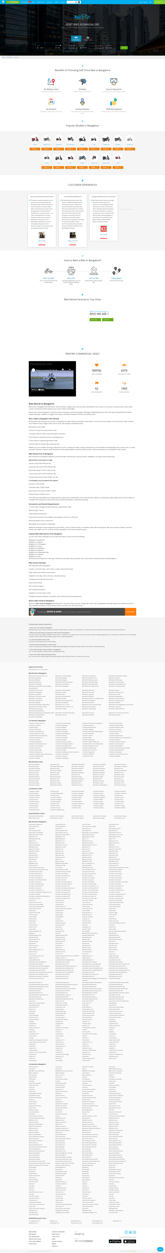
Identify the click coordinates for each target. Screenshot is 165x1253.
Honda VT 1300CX (86, 929)
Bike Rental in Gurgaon (34, 770)
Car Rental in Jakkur (86, 737)
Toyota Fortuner (59, 1200)
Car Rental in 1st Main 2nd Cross (36, 723)
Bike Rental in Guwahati (55, 770)
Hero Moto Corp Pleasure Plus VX (90, 888)
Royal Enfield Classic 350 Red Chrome (64, 970)
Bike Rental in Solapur (34, 783)
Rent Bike (9, 57)
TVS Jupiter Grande (113, 1023)
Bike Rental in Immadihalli (35, 694)
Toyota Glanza (112, 1200)
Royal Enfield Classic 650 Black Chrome (38, 974)
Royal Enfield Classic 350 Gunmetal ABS (38, 968)
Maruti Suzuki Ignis (59, 1147)
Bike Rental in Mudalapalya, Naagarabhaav (39, 704)
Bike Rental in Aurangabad (99, 764)
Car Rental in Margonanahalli (116, 746)
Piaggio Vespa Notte (114, 956)
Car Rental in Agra (54, 791)
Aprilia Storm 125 (86, 828)
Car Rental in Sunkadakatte (115, 752)
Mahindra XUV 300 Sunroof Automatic (91, 1128)
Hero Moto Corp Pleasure (35, 888)
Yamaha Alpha (85, 1040)
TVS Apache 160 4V (33, 1017)
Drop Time (108, 45)
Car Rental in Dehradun (34, 795)
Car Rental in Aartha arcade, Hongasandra (92, 723)
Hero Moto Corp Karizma (35, 882)
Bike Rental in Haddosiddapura (63, 690)
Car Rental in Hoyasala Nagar (116, 735)
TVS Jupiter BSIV (59, 1023)
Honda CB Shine (59, 912)
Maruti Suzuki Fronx (60, 1145)
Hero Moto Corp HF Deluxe (115, 878)
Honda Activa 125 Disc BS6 (115, 900)
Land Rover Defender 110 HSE (89, 1116)
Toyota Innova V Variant (114, 1204)
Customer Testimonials (58, 1232)
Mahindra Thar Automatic (88, 1124)
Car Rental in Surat (33, 807)
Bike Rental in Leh (76, 774)
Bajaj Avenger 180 (86, 830)
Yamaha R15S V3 (59, 1056)
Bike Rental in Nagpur (77, 776)
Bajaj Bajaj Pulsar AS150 (114, 836)
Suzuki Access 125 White (61, 1003)
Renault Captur (59, 1169)
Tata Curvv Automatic (114, 1182)
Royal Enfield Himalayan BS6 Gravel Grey (38, 986)
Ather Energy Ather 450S (114, 828)
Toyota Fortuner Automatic (88, 1200)
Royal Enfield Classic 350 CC (62, 964)
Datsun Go (111, 1075)
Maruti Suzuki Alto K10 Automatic (90, 1134)
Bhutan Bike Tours (33, 1223)
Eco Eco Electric (59, 867)
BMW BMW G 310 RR (87, 861)
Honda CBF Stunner (87, 914)
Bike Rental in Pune (97, 779)
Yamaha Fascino (59, 1042)
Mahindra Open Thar (87, 1120)
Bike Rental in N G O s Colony (62, 704)
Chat (160, 1249)
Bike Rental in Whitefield (88, 715)
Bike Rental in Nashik (98, 776)
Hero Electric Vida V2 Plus (115, 871)
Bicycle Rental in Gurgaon (120, 816)
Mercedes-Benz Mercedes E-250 (90, 1159)
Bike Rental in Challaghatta (35, 684)
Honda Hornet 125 (33, 925)
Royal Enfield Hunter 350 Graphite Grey (91, 990)
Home (3, 57)
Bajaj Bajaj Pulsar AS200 (34, 839)
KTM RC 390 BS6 (33, 947)
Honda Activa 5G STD (60, 906)
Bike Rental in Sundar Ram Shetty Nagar (64, 713)
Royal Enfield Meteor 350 (61, 993)
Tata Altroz (111, 1179)
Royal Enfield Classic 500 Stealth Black (118, 972)
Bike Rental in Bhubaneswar (57, 766)
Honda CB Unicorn (33, 914)
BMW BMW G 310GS (113, 861)
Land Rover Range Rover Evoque (37, 1118)
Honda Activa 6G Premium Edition (63, 908)
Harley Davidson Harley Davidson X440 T (119, 867)
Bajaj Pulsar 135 (59, 849)
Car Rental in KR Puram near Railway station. (92, 744)
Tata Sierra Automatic (114, 1192)
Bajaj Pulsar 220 (33, 853)
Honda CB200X (59, 914)
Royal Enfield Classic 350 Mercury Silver (118, 968)
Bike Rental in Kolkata (34, 774)
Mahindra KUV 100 (33, 1120)
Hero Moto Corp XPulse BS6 (115, 896)
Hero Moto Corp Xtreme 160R (89, 898)
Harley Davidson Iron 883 (61, 869)
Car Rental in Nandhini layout (89, 748)
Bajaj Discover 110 (59, 841)
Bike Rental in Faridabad (77, 768)
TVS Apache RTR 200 (87, 1019)
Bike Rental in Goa (118, 768)
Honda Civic (32, 1087)
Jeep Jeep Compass (33, 1110)
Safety (53, 1239)
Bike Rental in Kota (54, 774)
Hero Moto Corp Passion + (115, 884)
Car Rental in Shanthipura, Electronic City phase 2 (67, 752)
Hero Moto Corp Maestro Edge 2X (63, 884)
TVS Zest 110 (85, 1038)
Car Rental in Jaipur (33, 799)
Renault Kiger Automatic (61, 1171)
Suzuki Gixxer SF (112, 1005)
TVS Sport (111, 1029)
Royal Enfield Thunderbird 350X (89, 999)
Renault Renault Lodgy (60, 1173)
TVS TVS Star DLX (33, 1036)
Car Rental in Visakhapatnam (57, 810)
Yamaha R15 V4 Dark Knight (62, 1054)
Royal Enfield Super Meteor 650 (116, 997)
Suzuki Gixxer (85, 1005)
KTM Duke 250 (58, 943)
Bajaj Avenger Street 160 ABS (36, 834)
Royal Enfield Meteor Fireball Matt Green (38, 995)
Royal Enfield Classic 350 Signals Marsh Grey (119, 970)
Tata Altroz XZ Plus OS (60, 1182)
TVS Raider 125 (59, 1029)
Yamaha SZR (58, 1058)
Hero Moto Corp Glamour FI (35, 878)
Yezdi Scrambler (86, 1060)
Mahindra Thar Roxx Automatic (89, 1126)
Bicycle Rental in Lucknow (56, 818)
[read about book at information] (60, 45)
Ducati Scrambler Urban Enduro (36, 867)
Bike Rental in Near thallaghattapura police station (121, 704)
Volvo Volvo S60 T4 (113, 1212)
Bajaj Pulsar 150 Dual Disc (115, 849)
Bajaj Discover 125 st (87, 841)
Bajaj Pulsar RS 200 (86, 857)
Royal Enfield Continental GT (115, 974)
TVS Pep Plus (112, 1027)
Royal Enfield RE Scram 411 (88, 995)
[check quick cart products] (150, 2)
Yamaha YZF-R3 (112, 1058)
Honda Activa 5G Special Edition (36, 906)
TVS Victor (84, 1036)
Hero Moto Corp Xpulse (34, 894)
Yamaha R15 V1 (59, 1052)
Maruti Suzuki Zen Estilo (34, 1159)
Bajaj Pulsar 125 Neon (34, 849)
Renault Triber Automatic (115, 1173)
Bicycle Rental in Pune (119, 818)
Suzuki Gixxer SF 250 (60, 1007)
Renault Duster (85, 1169)
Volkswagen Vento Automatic (62, 1212)
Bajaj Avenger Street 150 (115, 832)
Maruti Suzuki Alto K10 (60, 1134)
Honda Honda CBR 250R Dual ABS (117, 923)
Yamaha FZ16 (112, 1044)
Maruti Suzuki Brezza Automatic (89, 1136)
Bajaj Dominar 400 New (34, 845)
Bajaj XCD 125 (58, 859)
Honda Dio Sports (86, 921)
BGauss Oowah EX (59, 861)
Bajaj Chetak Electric (60, 839)
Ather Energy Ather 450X (35, 830)
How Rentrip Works (34, 1236)
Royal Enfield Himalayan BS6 (115, 984)
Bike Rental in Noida (119, 776)
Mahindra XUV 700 (86, 1130)
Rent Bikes (76, 40)
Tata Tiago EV (85, 1194)
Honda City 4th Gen (60, 1085)
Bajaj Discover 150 (113, 841)
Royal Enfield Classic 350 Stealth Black (64, 972)
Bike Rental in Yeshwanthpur (35, 717)
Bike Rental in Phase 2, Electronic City (64, 706)
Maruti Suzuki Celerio (34, 1138)
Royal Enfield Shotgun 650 (35, 997)
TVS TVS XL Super (59, 1036)
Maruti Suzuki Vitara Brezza (115, 1155)
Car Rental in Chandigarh (78, 793)
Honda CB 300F (86, 910)
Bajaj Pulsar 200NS (113, 851)
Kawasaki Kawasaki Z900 (88, 935)
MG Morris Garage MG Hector (116, 1163)
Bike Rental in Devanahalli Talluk (90, 684)
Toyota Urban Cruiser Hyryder (62, 1208)
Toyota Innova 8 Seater (87, 1202)
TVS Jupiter (31, 1021)
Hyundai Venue (32, 1103)
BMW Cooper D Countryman (116, 1071)
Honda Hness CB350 (60, 923)
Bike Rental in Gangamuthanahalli (117, 686)
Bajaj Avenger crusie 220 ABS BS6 (90, 832)
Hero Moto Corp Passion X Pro (116, 886)
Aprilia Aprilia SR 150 (34, 826)
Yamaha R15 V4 (32, 1054)
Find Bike (124, 48)
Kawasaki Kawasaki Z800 (61, 935)
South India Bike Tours (97, 1223)
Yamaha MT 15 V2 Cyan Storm (116, 1050)
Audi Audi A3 (58, 1067)
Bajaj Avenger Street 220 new (116, 834)
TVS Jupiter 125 (85, 1021)
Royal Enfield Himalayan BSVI (36, 988)
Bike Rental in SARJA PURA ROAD (116, 708)
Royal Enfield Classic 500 (88, 972)
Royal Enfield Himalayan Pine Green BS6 (91, 988)
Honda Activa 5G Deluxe (115, 904)
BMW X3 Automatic (60, 1073)
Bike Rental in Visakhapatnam (100, 785)
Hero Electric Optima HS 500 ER (63, 871)
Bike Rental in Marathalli (88, 702)
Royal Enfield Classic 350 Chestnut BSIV (91, 964)
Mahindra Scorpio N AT (61, 1122)
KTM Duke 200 (32, 943)
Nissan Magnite (32, 1167)
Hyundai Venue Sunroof (88, 1103)
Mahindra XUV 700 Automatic (116, 1130)
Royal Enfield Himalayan (114, 978)
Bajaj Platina (112, 845)
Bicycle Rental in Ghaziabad (99, 816)
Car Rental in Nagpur (98, 801)
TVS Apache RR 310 (60, 1017)
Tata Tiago (31, 1194)
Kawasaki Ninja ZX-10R (34, 939)
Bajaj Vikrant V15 (33, 859)
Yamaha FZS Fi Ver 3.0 (60, 1046)
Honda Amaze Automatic (35, 1083)
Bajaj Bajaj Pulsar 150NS (88, 836)
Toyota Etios (112, 1198)
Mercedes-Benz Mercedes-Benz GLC (117, 1161)
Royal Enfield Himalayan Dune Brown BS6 (65, 988)
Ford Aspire (112, 1077)
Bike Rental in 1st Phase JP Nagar (63, 676)
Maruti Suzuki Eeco (33, 1142)
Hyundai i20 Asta (86, 1099)
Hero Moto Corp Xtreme (35, 898)
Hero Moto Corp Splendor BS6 (62, 890)
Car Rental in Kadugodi (61, 739)
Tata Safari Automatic (114, 1190)
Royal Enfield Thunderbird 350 (36, 999)
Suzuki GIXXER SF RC (87, 1007)
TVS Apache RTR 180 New (61, 1019)
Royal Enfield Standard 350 (61, 997)
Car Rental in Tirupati (55, 807)
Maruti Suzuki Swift (86, 1151)
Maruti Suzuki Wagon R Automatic (63, 1157)
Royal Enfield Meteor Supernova (63, 995)
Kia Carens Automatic (34, 1112)
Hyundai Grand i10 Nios (61, 1097)
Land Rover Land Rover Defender (117, 1116)
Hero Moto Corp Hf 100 (61, 878)
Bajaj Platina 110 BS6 (60, 847)
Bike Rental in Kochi (119, 772)
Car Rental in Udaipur (98, 807)
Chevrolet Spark (33, 1075)
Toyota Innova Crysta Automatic (36, 1204)
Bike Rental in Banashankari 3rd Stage (118, 676)
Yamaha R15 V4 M (86, 1054)
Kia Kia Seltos (32, 1114)
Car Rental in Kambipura (115, 739)
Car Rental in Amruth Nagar (115, 723)
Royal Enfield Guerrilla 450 (61, 978)
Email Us (79, 1234)
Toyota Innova (58, 1202)
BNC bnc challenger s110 (88, 863)
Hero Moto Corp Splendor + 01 (36, 890)
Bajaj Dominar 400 (59, 843)
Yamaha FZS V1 (112, 1046)
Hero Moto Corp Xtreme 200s (116, 898)
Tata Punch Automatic (60, 1190)
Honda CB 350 (112, 910)
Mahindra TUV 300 (113, 1126)
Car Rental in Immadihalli (61, 737)
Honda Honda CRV (60, 1087)
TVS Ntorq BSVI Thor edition (89, 1027)
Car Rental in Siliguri (76, 805)
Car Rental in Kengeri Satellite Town (90, 742)
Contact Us (49, 2)
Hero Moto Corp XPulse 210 (89, 896)
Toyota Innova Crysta (114, 1202)
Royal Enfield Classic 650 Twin (62, 974)
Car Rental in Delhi (54, 795)
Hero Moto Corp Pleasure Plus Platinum (65, 888)
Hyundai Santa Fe (33, 1101)
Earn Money (130, 612)
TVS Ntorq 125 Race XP (114, 1025)
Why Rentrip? (32, 1234)
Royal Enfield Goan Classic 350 (36, 978)
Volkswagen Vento (33, 1212)
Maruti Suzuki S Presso (114, 1149)
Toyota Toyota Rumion (87, 1206)
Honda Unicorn (59, 929)
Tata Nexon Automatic (60, 1188)
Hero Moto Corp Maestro (88, 882)
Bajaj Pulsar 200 (86, 851)
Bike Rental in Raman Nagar (88, 706)
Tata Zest (111, 1196)
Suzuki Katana (32, 1011)
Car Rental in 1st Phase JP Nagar (63, 723)
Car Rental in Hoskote (87, 735)
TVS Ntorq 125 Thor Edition (62, 1027)
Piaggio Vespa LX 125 (87, 956)
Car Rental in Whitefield (114, 756)
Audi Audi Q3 (58, 1069)
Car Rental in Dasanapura (115, 729)
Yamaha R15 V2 (86, 1052)
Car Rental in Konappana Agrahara (117, 742)
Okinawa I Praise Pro (60, 951)
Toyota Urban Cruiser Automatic (37, 1208)
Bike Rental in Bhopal (34, 766)
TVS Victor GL (112, 1036)
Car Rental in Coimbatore (120, 793)
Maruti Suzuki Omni (60, 1149)
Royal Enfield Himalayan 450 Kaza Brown (38, 984)
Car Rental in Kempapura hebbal (63, 742)
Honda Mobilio (112, 1087)
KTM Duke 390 (85, 943)
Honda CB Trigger (113, 912)
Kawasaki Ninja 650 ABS (114, 937)
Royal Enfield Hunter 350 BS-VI (62, 990)
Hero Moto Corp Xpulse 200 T (62, 896)
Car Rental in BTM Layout (35, 729)
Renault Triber (85, 1173)
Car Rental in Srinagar (119, 805)
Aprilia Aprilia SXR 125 (60, 826)
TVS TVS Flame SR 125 (34, 1034)
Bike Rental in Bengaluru (61, 680)
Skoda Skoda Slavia (33, 1179)
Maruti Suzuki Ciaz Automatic (36, 1140)
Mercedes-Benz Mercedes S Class (63, 1161)
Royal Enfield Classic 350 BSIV (36, 964)
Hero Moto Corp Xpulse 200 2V (63, 894)
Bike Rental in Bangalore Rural (89, 678)
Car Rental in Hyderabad (99, 797)
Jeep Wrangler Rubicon (87, 1110)
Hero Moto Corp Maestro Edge (36, 884)
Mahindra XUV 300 (33, 1128)
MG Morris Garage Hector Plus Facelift (64, 1163)
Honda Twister (32, 929)
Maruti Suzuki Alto (86, 1132)
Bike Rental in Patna (55, 779)
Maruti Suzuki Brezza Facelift (115, 1136)
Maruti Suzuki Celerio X (87, 1138)
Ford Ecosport (32, 1079)
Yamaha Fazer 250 (59, 1044)
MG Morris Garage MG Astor (89, 1163)
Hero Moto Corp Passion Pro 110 (90, 886)
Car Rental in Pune (118, 803)
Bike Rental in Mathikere (114, 702)
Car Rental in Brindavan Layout (116, 727)
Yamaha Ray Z (85, 1056)
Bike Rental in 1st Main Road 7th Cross (38, 676)
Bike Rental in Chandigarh (78, 766)
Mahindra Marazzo (60, 1120)
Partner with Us (56, 1234)
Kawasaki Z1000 (86, 939)
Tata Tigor (111, 1194)
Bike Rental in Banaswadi (35, 678)
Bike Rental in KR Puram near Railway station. (93, 698)
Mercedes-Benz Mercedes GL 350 (37, 1161)
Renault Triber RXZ (59, 1175)
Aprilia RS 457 (112, 826)
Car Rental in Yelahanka (34, 758)
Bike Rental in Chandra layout (62, 684)
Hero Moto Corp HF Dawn (88, 878)
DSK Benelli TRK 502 (87, 865)
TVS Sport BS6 (32, 1032)
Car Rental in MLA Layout (35, 748)
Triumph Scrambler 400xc (115, 1013)
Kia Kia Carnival (86, 1112)
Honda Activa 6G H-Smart (35, 908)
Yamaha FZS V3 (59, 1048)
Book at (58, 45)
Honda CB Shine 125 (87, 912)
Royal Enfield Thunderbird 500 (116, 999)
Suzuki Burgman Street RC (61, 1005)
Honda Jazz (85, 1087)
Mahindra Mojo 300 (60, 949)
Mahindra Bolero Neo (114, 1118)
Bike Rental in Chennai (98, 766)
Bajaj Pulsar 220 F (59, 853)
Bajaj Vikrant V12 (113, 857)
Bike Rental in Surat (76, 783)
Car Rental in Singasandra (88, 752)
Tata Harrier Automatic (61, 1184)
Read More (94, 319)
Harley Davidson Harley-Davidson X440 (38, 869)
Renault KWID (85, 1171)
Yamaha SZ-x (32, 1058)
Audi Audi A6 (32, 1069)
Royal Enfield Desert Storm (61, 976)
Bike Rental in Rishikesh (77, 781)
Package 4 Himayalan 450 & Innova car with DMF (67, 956)
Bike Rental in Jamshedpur (78, 772)
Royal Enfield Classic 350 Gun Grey (117, 966)
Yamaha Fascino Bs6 (114, 1042)
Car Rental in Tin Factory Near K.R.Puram (118, 754)
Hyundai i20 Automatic (114, 1099)
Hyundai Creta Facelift (87, 1091)
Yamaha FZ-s (85, 1044)
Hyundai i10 (32, 1099)
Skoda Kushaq (85, 1175)
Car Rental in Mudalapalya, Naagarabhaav (65, 748)
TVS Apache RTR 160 (87, 1017)
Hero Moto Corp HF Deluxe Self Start (37, 880)
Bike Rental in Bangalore (61, 678)
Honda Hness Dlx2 (86, 923)
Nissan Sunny (112, 1167)
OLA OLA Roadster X (87, 951)
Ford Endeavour (86, 1079)
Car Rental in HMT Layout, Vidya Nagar (38, 735)
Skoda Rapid (58, 1177)
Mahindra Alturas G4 (60, 1118)
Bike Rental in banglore (114, 678)
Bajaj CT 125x (112, 839)
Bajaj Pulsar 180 (59, 851)
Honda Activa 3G (59, 902)
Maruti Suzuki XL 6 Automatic (116, 1157)
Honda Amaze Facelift (60, 1083)
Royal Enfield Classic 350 (115, 960)
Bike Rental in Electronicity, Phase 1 (90, 686)
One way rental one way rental (36, 956)
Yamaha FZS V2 (32, 1048)
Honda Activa (32, 900)
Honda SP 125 (112, 927)
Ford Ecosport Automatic (61, 1079)
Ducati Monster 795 (113, 865)
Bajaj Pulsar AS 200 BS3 (87, 853)
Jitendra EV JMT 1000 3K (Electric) (90, 933)
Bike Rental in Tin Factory (88, 713)
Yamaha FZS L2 (85, 1046)
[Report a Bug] (121, 1251)
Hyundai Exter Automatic (115, 1093)
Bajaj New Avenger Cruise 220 (89, 845)
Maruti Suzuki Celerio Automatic (63, 1138)
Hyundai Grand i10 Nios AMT (89, 1097)
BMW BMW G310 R (33, 863)
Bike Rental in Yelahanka (114, 715)
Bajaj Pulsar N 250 (33, 855)
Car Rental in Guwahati (55, 797)
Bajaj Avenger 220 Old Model (36, 832)
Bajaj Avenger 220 (113, 830)
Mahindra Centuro (86, 947)
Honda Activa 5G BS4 (87, 904)
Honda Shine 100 (86, 927)
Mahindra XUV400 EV (34, 1132)
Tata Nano (84, 1186)
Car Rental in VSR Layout (61, 756)
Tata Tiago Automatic (60, 1194)
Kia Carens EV (58, 1112)
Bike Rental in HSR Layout (88, 692)
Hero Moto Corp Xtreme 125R (62, 898)
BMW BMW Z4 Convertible (88, 1071)
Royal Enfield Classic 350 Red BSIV (37, 970)
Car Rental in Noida (33, 803)
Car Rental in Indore (119, 797)
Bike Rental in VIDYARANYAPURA (36, 715)
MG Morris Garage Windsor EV (62, 1165)
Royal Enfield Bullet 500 (87, 960)
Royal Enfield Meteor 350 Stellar (89, 993)
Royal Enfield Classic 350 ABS (62, 962)
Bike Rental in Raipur (34, 781)
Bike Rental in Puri (118, 779)
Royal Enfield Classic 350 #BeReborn (37, 962)
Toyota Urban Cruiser (114, 1206)
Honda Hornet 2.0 (59, 925)
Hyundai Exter (85, 1093)
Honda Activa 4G (86, 902)
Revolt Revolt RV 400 (114, 958)
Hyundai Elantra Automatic (35, 1093)
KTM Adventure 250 (60, 941)
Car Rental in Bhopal (34, 793)
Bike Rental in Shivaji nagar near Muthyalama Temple (41, 713)
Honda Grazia (32, 923)
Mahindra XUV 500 (33, 1130)
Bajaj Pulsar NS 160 (113, 855)
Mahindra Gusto (113, 947)
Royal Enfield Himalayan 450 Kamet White (119, 982)
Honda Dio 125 (86, 919)
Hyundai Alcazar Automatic (88, 1089)
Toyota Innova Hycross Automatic (63, 1204)
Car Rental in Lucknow (34, 801)
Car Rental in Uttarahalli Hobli (36, 756)
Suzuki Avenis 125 (86, 1003)
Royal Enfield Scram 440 (114, 995)
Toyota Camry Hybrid (34, 1198)
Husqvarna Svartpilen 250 (35, 931)
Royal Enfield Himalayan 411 (35, 982)
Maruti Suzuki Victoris (87, 1155)
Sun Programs (132, 1251)
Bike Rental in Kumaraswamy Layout (64, 700)
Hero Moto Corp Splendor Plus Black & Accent (40, 892)
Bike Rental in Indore (34, 772)
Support (54, 1244)
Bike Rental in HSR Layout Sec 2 (116, 692)
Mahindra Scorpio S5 (114, 1122)
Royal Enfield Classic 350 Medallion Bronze (92, 968)
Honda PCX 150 (32, 927)
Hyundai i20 (58, 1099)
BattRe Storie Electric (87, 859)
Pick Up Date (72, 46)
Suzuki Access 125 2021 (88, 1001)
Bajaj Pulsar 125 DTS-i (114, 847)
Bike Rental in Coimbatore (120, 766)
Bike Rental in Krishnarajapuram (116, 698)
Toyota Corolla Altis (87, 1198)
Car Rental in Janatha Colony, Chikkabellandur (120, 737)
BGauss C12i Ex (32, 861)
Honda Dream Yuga (113, 921)
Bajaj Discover (32, 841)
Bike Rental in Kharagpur (99, 772)
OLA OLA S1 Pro (59, 954)
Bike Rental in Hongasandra (35, 692)
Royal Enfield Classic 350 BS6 (116, 962)
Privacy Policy (32, 1244)
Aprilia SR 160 (58, 828)
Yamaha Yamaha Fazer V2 (88, 1058)
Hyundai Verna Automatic (35, 1106)
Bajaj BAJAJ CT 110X (60, 836)
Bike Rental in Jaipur (55, 772)
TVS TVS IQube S (59, 1034)
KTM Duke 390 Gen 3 (34, 945)
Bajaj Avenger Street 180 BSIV (62, 834)
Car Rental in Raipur (33, 805)
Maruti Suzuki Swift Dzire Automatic (63, 1153)
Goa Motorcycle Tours (76, 1223)
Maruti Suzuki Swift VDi (114, 1153)
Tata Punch (31, 1190)
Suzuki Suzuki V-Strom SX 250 (116, 1011)
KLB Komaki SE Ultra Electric (115, 939)
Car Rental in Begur (33, 727)
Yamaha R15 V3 (112, 1052)
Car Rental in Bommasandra (89, 727)
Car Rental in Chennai (98, 793)
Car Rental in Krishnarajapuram (116, 744)
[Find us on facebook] (126, 1232)
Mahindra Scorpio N (33, 1122)
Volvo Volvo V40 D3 (33, 1214)
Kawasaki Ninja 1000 (114, 935)
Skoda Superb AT (86, 1179)
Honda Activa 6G (86, 906)
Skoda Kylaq (112, 1175)
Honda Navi (112, 925)
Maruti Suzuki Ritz (86, 1149)
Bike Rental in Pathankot (34, 779)
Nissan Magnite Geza (60, 1167)
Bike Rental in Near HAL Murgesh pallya (91, 704)
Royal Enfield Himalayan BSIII (62, 986)
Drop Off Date (98, 46)
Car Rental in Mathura (55, 801)
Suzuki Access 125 (59, 1001)
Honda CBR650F (59, 917)
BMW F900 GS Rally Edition (61, 863)
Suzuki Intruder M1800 (114, 1009)
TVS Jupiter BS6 (32, 1023)
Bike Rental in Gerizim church (36, 690)
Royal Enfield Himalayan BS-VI (89, 984)
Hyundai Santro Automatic (88, 1101)
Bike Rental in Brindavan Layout (89, 680)
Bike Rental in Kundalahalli (88, 700)
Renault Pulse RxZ (33, 1173)
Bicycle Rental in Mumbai (78, 818)
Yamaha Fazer (32, 1044)
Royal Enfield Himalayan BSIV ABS (117, 986)
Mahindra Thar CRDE (114, 1124)
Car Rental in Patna (54, 803)
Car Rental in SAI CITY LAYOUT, (89, 750)
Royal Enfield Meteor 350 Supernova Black (119, 993)
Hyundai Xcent (32, 1108)
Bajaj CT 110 (85, 839)
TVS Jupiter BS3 (112, 1021)
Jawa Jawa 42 (32, 933)
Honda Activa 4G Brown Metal (116, 902)
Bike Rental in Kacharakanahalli (62, 696)
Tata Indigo (31, 1186)
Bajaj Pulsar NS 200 (33, 857)
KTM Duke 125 (112, 941)
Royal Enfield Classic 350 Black (89, 962)
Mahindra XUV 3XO (113, 1128)
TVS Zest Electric (113, 1038)
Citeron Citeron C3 (59, 1075)
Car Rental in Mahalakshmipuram (63, 746)
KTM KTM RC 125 (59, 945)
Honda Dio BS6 (112, 919)
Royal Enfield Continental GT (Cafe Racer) (39, 976)
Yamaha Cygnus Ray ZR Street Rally (37, 1042)
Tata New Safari (112, 1186)
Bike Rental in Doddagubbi (61, 686)
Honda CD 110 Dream (87, 917)
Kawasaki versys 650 (60, 939)
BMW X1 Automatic (33, 1073)
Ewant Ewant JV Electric (87, 867)
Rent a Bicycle (44, 669)
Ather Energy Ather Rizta (61, 830)
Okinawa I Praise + (33, 951)
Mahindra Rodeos (113, 949)
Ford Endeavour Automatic (115, 1079)
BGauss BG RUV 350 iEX (114, 859)
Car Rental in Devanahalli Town (36, 731)
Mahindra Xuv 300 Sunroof (61, 1128)
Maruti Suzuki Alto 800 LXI (35, 1134)
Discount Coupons (57, 1241)
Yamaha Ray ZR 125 (113, 1056)
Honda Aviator (32, 910)
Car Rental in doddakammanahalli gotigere (92, 731)
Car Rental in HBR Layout (88, 733)
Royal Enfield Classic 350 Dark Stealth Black (39, 966)
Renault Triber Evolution (34, 1175)
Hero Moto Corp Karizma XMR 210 (63, 882)
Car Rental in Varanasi (34, 810)
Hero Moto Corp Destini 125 (36, 875)
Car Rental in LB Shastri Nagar (36, 746)
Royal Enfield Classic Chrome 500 (90, 974)
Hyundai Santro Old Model (115, 1101)
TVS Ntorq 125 (85, 1025)
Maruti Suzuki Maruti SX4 (34, 1149)
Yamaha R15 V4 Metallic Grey (116, 1054)
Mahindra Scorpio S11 (87, 1122)
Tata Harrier (32, 1184)
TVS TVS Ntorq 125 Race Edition (89, 1034)
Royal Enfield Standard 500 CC (89, 997)
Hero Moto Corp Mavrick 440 (89, 884)
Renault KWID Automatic (114, 1171)
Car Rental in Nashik (119, 801)
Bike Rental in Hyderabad (120, 770)
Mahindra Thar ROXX (60, 1126)
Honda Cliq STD (32, 919)
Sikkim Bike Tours (117, 1221)
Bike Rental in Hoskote (60, 692)
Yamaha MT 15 (59, 1050)
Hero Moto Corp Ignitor (88, 880)
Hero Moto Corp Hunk (60, 880)
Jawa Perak (58, 933)
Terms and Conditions (35, 1241)
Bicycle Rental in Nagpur (99, 818)
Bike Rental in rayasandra (115, 706)
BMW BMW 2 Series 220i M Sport (36, 1071)
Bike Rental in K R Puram (114, 694)
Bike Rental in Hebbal (114, 690)
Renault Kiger (32, 1171)
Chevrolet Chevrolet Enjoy (115, 1073)
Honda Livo (85, 925)
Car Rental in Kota (118, 799)
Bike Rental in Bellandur (34, 680)
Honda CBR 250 (32, 917)
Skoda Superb (58, 1179)
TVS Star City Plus (86, 1032)
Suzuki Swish (32, 1013)
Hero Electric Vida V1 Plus (88, 871)
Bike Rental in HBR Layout (88, 690)
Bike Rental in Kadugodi (88, 696)
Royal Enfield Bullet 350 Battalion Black (64, 960)
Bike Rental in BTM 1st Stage (115, 680)
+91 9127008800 (84, 1241)
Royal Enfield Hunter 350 (35, 990)
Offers (56, 2)
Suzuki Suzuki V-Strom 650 (88, 1011)
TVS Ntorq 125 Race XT (34, 1027)
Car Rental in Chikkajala (87, 729)
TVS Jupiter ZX (32, 1025)
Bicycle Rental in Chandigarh (57, 816)
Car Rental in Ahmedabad (78, 791)
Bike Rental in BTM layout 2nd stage (64, 682)
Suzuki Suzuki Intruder (60, 1011)
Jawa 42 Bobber (86, 931)
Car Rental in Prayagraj (98, 803)
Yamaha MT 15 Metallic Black (89, 1050)
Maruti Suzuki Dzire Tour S (115, 1140)
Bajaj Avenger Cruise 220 (61, 832)
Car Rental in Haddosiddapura (62, 733)
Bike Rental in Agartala (34, 764)
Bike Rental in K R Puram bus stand (37, 696)
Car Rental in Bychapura (61, 729)
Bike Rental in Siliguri (119, 781)
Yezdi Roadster (59, 1060)
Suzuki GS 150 (32, 1009)
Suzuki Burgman (113, 1003)
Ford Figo (57, 1081)
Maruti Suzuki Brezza (60, 1136)
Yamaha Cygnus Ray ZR (114, 1040)
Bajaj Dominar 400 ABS (87, 843)
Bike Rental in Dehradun (34, 768)
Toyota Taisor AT (59, 1206)
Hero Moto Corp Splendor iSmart (90, 890)
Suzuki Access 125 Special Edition (37, 1003)
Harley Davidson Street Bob (115, 869)
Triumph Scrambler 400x (88, 1013)
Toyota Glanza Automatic (35, 1202)
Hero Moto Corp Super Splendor (90, 892)
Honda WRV (32, 1089)
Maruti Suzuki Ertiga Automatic (89, 1142)
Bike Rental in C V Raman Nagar (116, 682)
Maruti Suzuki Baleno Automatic (36, 1136)
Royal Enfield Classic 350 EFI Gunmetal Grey (65, 966)
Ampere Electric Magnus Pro (35, 824)
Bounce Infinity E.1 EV (114, 863)
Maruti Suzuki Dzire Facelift (88, 1140)
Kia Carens (111, 1110)
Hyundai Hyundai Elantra (115, 1097)
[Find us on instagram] (134, 1232)
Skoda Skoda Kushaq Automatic (116, 1177)
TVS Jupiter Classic (86, 1023)
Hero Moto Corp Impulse (115, 880)
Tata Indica (111, 1184)
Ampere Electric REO (60, 824)
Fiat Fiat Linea (58, 1077)
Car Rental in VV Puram (87, 756)
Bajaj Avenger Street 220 (88, 834)
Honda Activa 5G (59, 904)
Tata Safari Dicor (59, 1192)
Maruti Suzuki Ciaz (113, 1138)
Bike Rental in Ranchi (55, 781)
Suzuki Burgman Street (34, 1005)
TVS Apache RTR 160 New (115, 1017)
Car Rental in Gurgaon (34, 797)
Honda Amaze (112, 1081)
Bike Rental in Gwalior (77, 770)
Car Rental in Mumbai (77, 801)
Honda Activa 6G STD (87, 908)
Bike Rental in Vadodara (56, 785)
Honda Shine (58, 927)
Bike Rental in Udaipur (34, 785)
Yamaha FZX (112, 1048)
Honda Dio (58, 919)
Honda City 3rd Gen (33, 1085)
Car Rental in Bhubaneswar (56, 793)
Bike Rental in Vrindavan (120, 785)
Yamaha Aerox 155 (60, 1040)
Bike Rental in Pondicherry (78, 779)
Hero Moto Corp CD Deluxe (115, 873)
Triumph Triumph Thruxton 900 (116, 1015)
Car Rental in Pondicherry (78, 803)
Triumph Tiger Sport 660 (88, 1015)
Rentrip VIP (25, 2)
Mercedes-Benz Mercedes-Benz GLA (91, 1161)
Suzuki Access (32, 1001)
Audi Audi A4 (112, 1067)
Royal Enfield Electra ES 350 (115, 976)
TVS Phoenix (32, 1029)
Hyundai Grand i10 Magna (35, 1097)
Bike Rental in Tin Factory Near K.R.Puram (119, 713)
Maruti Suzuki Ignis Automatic (89, 1147)
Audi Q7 (84, 1069)
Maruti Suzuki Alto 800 (114, 1132)
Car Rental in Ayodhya (98, 791)
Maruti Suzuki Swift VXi (34, 1155)
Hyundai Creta (32, 1091)
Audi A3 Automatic (33, 1067)
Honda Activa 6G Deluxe (115, 906)
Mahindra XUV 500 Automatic (62, 1130)
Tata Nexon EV (85, 1188)
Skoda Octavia (32, 1177)
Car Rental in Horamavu (61, 735)
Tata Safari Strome (86, 1192)
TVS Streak (111, 1032)
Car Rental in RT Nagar (60, 750)
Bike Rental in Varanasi (77, 785)
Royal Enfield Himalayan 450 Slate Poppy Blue (66, 984)
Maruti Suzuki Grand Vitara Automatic (38, 1147)
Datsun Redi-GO (33, 1077)
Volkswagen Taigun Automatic (116, 1210)
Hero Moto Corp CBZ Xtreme (89, 873)
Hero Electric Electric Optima (36, 871)
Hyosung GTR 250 (59, 931)
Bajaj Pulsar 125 (86, 847)
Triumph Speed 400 (33, 1015)
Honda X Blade (112, 929)
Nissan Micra (85, 1167)
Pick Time (82, 45)
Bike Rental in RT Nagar (61, 708)
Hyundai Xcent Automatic (61, 1108)
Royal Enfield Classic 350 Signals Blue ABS (92, 970)
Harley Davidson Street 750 (88, 869)
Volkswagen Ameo (113, 1208)
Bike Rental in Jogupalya (88, 694)
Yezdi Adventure (33, 1060)
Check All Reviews (125, 209)
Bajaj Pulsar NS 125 (86, 855)
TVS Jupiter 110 (59, 1021)
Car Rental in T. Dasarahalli (61, 754)
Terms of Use (55, 1236)
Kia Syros (57, 1116)
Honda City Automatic (114, 1085)
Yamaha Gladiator (33, 1050)
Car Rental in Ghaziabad (99, 795)
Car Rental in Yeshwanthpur (62, 758)
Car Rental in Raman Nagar (35, 750)
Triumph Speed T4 (59, 1015)
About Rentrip (32, 1232)
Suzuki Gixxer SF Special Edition (116, 1007)
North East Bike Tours (97, 1221)
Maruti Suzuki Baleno (114, 1134)
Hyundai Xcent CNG (87, 1108)
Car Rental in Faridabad (77, 795)
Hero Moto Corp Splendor (115, 888)
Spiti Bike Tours (53, 1221)
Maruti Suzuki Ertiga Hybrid (115, 1142)
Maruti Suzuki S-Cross (60, 1151)
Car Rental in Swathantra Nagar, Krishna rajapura (40, 754)
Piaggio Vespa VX (86, 958)
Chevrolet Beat (85, 1073)
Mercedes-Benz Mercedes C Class (63, 1159)
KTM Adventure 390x (87, 941)
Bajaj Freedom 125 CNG (61, 845)
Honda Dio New (59, 921)
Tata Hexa (84, 1184)
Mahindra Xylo (58, 1132)
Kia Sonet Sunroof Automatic (36, 1116)
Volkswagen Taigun (86, 1210)
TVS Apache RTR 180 (34, 1019)
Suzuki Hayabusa (59, 1009)
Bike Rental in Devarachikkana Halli (117, 684)
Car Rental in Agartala (34, 791)
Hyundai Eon (58, 1093)
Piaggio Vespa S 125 (33, 958)
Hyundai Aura (112, 1089)
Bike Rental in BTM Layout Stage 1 (90, 682)
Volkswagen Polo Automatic (62, 1210)
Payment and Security (35, 1239)
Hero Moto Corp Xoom (114, 892)
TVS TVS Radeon (113, 1034)
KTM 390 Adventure (33, 941)
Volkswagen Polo (33, 1210)
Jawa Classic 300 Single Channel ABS (117, 931)
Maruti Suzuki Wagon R (34, 1157)
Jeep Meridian (58, 1110)
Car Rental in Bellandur (61, 727)
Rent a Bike (31, 669)
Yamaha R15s (32, 1056)
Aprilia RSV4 (32, 828)
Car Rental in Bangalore (88, 725)
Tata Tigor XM (58, 1196)
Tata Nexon (31, 1188)
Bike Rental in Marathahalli (61, 702)
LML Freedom (58, 947)
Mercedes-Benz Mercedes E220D (117, 1159)
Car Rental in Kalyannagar (88, 739)
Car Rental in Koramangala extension (38, 744)
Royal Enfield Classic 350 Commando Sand (119, 964)
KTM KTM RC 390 (113, 945)
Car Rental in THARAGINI (88, 754)
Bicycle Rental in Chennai (78, 816)
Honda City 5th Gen (87, 1085)
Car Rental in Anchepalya (35, 725)
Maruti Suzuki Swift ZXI (60, 1155)
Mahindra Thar (59, 1124)
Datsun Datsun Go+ (87, 1075)
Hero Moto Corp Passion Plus (36, 886)
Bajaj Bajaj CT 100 (33, 836)
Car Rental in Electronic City (115, 731)
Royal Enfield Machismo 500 (35, 993)
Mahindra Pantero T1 (87, 949)
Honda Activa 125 (59, 900)
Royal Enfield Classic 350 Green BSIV (91, 966)
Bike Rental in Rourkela (98, 781)
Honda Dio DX (32, 921)
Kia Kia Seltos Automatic (61, 1114)
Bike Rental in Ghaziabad (99, 768)
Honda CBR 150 (112, 914)
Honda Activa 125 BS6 (87, 900)
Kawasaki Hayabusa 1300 (35, 935)
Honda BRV (111, 1083)
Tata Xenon (85, 1196)
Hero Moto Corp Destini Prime (62, 875)
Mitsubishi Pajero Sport (87, 1165)
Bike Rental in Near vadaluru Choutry (38, 706)
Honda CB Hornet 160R (34, 912)
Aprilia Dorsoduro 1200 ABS (89, 826)
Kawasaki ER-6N (112, 933)
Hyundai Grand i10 (60, 1095)
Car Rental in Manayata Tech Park (90, 746)
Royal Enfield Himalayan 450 (62, 982)
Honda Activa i (112, 908)
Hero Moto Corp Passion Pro (62, 886)
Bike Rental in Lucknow (98, 774)
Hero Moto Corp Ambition (61, 873)
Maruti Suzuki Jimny (113, 1147)
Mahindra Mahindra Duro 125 (36, 949)
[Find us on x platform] (130, 1232)
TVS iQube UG (112, 1019)
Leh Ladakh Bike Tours (34, 1221)
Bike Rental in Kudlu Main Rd (35, 700)
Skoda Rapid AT (86, 1177)
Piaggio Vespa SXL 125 (60, 958)
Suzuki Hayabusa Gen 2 (87, 1009)
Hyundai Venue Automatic (61, 1103)
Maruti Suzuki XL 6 (86, 1157)
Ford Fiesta (31, 1081)
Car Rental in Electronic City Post (36, 733)
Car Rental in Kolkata (98, 799)
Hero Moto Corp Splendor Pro (62, 892)
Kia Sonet (84, 1114)
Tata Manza (58, 1186)
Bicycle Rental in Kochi (34, 818)
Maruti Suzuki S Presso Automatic (37, 1151)
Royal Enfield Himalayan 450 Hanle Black (92, 982)
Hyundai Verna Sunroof (114, 1106)
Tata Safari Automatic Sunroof (36, 1192)
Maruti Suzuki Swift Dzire (34, 1153)
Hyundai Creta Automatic (61, 1091)
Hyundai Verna (112, 1103)
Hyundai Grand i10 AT (87, 1095)
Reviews (62, 2)
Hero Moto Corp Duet (87, 875)
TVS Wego (31, 1038)
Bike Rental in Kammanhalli (35, 698)
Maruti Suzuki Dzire (60, 1140)
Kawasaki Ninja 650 (86, 937)
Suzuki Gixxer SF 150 (33, 1007)
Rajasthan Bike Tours (76, 1221)
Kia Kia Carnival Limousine (115, 1112)
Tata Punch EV (85, 1190)
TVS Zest (57, 1038)
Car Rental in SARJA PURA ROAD (116, 750)
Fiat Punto (84, 1077)
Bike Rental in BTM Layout (35, 682)
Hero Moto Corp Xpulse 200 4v (89, 894)
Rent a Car (37, 669)
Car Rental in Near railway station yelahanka (119, 748)
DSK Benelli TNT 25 (33, 865)
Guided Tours (40, 2)
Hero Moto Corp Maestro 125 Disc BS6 (118, 882)
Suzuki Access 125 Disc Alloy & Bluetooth (119, 1001)
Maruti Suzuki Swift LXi (87, 1153)
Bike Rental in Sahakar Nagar (89, 708)
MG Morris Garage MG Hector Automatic (38, 1165)
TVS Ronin (84, 1029)
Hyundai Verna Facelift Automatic (90, 1106)
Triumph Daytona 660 (60, 1013)
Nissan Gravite (112, 1165)
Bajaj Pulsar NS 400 (60, 857)
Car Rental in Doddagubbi (61, 731)
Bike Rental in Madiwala (34, 702)
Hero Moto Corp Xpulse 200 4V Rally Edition (39, 896)
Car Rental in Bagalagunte (61, 725)
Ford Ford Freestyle (87, 1081)
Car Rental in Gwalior (77, 797)
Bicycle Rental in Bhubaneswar (36, 816)
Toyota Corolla (59, 1198)
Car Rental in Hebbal (114, 733)
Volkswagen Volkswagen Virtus (89, 1212)
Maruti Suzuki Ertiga (60, 1142)
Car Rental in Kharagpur (56, 799)
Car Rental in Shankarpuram (35, 752)
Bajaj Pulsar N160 (59, 855)
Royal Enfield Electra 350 (88, 976)
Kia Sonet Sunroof (113, 1114)
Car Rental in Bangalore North (116, 725)
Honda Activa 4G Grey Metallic (36, 904)
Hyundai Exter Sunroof (34, 1095)
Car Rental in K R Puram (34, 739)
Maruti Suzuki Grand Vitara (115, 1145)
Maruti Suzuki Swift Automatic (116, 1151)
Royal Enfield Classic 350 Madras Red (64, 968)
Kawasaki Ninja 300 (33, 937)
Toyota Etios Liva (33, 1200)
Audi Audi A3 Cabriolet (87, 1067)
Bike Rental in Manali (119, 774)
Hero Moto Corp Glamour (115, 875)
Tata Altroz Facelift (33, 1182)
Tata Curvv (84, 1182)
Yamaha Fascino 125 (87, 1042)
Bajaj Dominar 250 (33, 843)
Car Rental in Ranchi (55, 805)
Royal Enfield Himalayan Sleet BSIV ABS (118, 988)
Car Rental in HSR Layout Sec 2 (36, 737)
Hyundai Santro (59, 1101)
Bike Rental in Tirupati (98, 783)
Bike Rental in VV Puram (61, 715)
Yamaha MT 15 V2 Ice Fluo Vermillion (37, 1052)
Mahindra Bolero (86, 1118)
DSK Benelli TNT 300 (60, 865)
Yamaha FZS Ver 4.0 (87, 1048)
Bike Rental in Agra (54, 764)
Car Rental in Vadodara (120, 807)
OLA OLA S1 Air (32, 954)
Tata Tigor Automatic (34, 1196)
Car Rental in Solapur (98, 805)
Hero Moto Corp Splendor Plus (116, 890)
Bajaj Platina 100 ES (33, 847)
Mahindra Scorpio (113, 1120)
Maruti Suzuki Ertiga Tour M (35, 1145)
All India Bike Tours (54, 1223)
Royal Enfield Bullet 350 (34, 960)
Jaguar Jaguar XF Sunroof (115, 1108)
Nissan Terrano (32, 1169)
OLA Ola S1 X (85, 954)
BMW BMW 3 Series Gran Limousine (64, 1071)
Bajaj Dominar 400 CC (114, 843)
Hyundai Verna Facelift (60, 1106)
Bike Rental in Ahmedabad (78, 764)
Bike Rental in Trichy (119, 783)
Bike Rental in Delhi (54, 768)
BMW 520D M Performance (115, 1069)
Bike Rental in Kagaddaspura (116, 696)
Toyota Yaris (85, 1208)
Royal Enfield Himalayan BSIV (89, 986)
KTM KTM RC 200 (86, 945)
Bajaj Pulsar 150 (86, 849)
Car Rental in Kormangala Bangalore (64, 744)
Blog (33, 2)
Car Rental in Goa (118, 795)
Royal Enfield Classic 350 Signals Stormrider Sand (41, 972)
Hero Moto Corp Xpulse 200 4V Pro (117, 894)
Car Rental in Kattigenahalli (35, 742)
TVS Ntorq (57, 1025)
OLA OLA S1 (112, 951)
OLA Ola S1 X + (112, 954)
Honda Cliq (111, 917)
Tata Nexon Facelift (113, 1188)
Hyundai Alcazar (59, 1089)
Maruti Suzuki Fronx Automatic (89, 1145)
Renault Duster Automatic (115, 1169)
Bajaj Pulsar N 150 (113, 853)
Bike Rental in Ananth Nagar (89, 676)
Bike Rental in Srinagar (55, 783)
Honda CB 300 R (59, 910)
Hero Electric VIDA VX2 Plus (35, 873)
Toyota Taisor (32, 1206)
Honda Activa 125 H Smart (35, 902)
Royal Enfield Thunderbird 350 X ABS (64, 999)
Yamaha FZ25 (32, 1046)
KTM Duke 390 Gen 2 (114, 943)
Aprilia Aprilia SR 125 (114, 824)
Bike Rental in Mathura (34, 776)
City (38, 45)
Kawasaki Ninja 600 (60, 937)
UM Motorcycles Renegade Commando (38, 1040)
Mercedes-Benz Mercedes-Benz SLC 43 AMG (39, 1163)
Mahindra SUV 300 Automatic (36, 1124)
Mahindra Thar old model (35, 1126)
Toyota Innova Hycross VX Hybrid (90, 1204)
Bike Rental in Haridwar (98, 770)
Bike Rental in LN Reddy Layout (116, 700)
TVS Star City (58, 1032)
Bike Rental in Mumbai (55, 776)
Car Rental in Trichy (76, 807)
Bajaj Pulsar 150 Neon (34, 851)
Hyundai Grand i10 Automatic (116, 1095)
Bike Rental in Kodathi (60, 698)
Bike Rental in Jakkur (60, 694)
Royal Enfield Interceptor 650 (116, 990)
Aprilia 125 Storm (86, 824)
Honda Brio (85, 1083)
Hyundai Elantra (112, 1091)
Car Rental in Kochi (76, 799)
